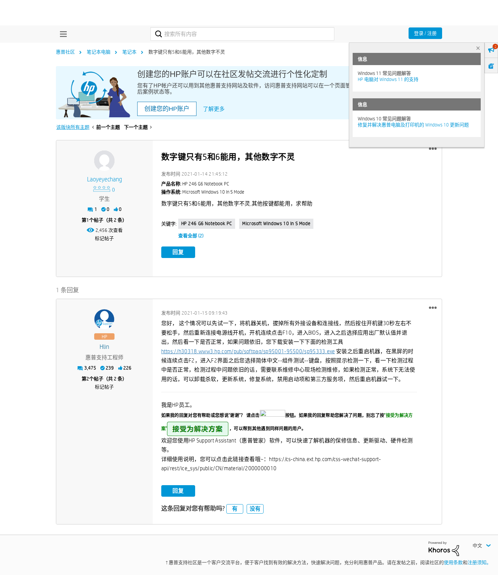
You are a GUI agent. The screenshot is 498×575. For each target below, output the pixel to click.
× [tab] (478, 48)
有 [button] (234, 508)
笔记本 (129, 52)
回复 (178, 252)
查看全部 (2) (191, 236)
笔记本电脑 (98, 52)
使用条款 (453, 562)
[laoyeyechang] (104, 161)
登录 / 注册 (425, 33)
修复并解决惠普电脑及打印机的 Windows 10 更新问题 (413, 125)
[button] (433, 148)
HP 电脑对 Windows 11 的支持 (388, 79)
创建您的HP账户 (166, 108)
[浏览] (61, 33)
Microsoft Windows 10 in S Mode (276, 223)
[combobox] (242, 34)
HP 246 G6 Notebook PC (206, 223)
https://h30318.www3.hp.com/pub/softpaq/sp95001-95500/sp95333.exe (248, 351)
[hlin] (104, 319)
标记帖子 (104, 238)
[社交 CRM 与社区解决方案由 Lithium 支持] (444, 548)
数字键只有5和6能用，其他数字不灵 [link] (186, 52)
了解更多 (214, 109)
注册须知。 (479, 562)
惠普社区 (65, 52)
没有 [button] (255, 508)
